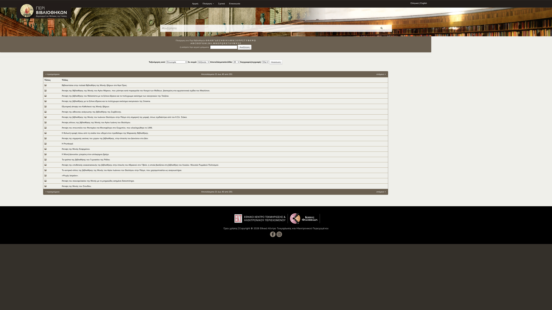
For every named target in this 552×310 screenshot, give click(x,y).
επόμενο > (381, 74)
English (423, 3)
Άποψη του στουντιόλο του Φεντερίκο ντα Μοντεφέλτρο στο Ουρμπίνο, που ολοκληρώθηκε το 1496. (107, 128)
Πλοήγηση (207, 3)
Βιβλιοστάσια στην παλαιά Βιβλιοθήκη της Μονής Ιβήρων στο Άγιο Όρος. (94, 85)
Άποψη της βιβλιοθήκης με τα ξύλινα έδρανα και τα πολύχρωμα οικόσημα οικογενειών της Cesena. (106, 101)
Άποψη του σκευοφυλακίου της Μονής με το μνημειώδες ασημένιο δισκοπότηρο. (98, 181)
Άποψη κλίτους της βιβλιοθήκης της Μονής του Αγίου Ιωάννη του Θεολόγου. (96, 122)
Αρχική (195, 3)
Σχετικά (221, 3)
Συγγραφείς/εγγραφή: (250, 62)
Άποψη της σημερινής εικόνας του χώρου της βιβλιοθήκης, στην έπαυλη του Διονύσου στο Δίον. (105, 138)
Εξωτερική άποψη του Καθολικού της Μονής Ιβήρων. (86, 106)
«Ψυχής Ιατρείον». (70, 175)
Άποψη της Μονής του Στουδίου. (77, 186)
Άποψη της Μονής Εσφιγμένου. (76, 149)
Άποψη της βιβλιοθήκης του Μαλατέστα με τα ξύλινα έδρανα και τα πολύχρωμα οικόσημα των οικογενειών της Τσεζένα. (115, 96)
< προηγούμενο (52, 74)
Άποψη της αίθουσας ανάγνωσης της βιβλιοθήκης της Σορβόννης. (92, 112)
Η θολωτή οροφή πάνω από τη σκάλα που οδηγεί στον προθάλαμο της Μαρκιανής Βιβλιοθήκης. (105, 133)
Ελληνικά (415, 3)
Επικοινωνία (234, 3)
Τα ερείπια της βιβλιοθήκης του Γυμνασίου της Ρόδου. (86, 159)
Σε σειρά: (192, 62)
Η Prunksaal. (67, 144)
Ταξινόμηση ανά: (157, 62)
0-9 (207, 40)
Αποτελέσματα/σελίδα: (221, 62)
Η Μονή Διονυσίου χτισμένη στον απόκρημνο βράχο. (85, 154)
